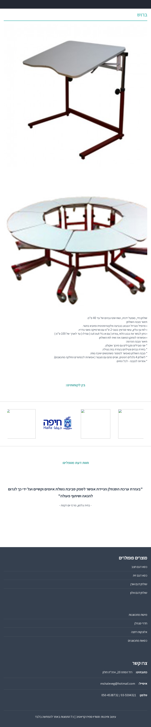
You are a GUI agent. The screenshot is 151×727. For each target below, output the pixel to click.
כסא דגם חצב (139, 567)
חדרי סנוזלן (140, 623)
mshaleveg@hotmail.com (117, 683)
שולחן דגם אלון (138, 593)
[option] (51, 424)
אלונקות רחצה (139, 632)
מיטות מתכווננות (138, 615)
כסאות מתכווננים (137, 641)
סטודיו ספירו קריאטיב (88, 717)
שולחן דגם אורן (139, 584)
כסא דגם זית (140, 575)
